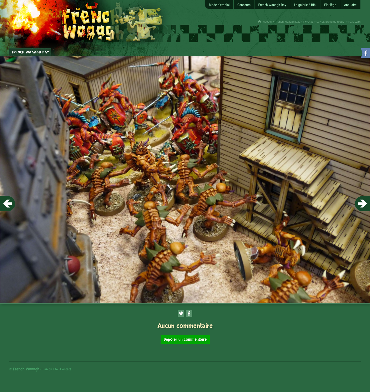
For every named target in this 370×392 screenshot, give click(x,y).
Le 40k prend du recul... (330, 21)
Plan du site (50, 369)
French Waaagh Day (287, 21)
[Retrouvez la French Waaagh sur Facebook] (365, 54)
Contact (65, 369)
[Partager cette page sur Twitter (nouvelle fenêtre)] (181, 313)
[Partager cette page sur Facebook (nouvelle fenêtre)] (189, 313)
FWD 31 (308, 21)
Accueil (267, 21)
